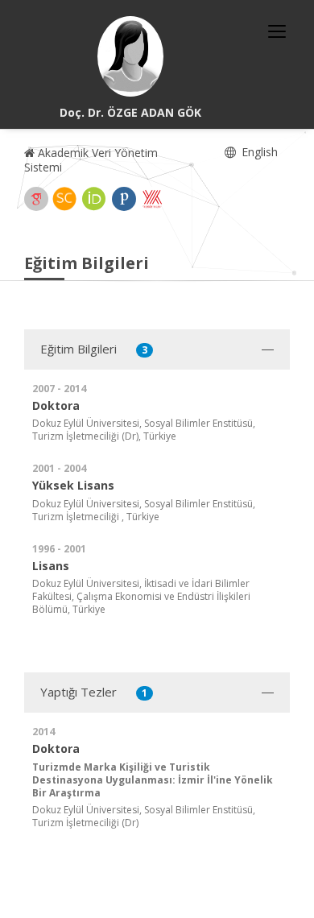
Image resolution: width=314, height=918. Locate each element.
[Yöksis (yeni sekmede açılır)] (152, 199)
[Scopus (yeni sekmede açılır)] (64, 199)
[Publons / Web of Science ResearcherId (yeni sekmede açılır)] (124, 199)
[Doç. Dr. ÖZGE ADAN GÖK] (130, 56)
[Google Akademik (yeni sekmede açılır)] (36, 199)
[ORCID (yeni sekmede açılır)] (94, 199)
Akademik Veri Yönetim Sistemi (91, 160)
